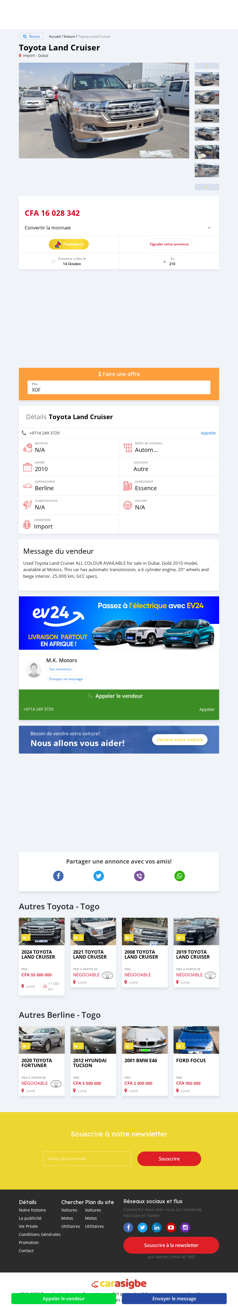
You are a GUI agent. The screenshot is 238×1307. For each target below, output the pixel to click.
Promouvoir (73, 244)
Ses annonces (60, 669)
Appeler (208, 433)
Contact (26, 1250)
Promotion (29, 1242)
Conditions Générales (40, 1234)
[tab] (119, 227)
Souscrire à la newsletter (171, 1245)
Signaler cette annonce (169, 244)
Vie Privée (28, 1226)
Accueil (55, 36)
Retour (34, 36)
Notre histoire (32, 1210)
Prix (35, 384)
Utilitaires (70, 1226)
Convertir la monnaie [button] (48, 228)
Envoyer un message (66, 678)
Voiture (69, 36)
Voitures (69, 1210)
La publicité (30, 1218)
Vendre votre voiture (180, 739)
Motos (67, 1218)
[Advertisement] (119, 321)
